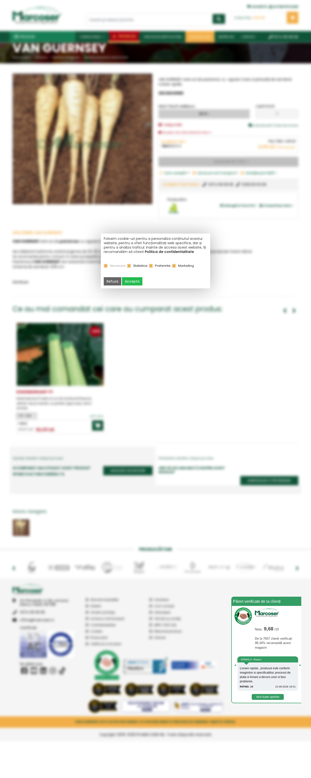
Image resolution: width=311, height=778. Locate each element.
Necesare (118, 265)
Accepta (132, 281)
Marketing (186, 265)
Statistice (140, 265)
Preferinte (163, 265)
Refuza (112, 281)
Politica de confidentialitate (169, 251)
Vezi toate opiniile (267, 697)
